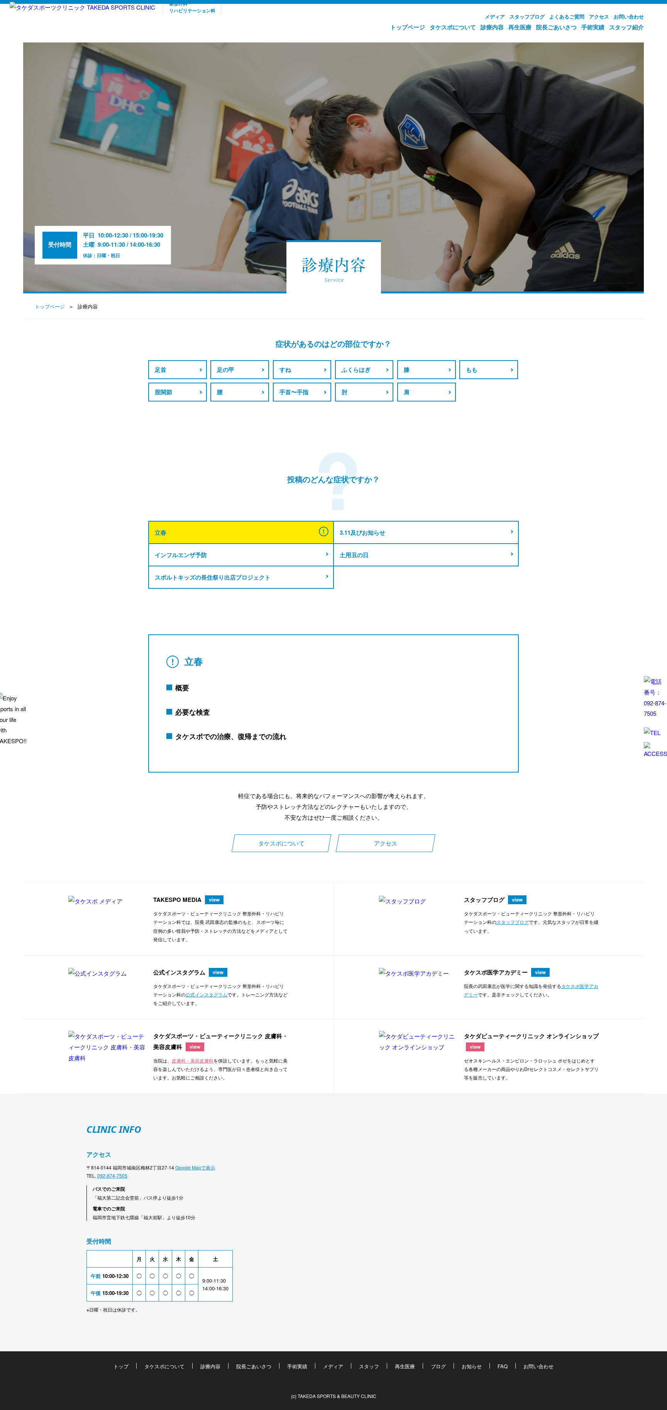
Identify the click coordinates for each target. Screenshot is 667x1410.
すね (285, 369)
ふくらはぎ (356, 369)
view (214, 899)
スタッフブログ (527, 16)
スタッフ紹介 (626, 27)
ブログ (438, 1366)
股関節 (163, 392)
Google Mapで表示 (195, 1167)
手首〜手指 (293, 392)
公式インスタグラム (206, 994)
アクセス (599, 16)
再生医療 (520, 27)
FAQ (503, 1366)
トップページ (407, 27)
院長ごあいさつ (556, 27)
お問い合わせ (629, 16)
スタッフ (369, 1366)
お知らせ (472, 1366)
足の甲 (225, 369)
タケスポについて (453, 27)
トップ (121, 1366)
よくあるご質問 (566, 16)
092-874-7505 (112, 1175)
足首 (160, 369)
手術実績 (592, 27)
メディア (495, 16)
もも (471, 369)
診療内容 (492, 27)
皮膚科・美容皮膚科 (192, 1060)
